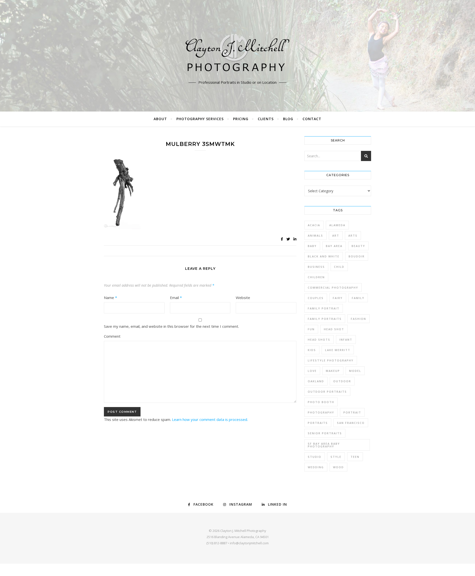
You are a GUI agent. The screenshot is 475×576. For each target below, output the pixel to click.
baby (312, 246)
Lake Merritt (337, 350)
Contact (312, 118)
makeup (333, 371)
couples (316, 298)
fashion (358, 319)
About (160, 118)
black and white (323, 256)
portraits (318, 423)
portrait (352, 412)
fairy (338, 298)
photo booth (321, 402)
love (312, 371)
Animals (315, 235)
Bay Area (334, 246)
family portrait (323, 308)
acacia (314, 225)
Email (176, 297)
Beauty (358, 246)
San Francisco (351, 423)
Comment (112, 336)
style (336, 457)
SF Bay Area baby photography (324, 445)
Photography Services (200, 118)
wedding (316, 467)
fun (311, 329)
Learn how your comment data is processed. (210, 419)
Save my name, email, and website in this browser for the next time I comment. (171, 326)
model (355, 371)
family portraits (325, 319)
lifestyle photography (331, 360)
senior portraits (325, 433)
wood (338, 467)
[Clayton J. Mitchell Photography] (237, 54)
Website (243, 297)
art (335, 235)
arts (352, 235)
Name (110, 297)
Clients (266, 118)
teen (355, 457)
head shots (319, 339)
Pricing (240, 118)
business (316, 267)
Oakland (316, 381)
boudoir (357, 256)
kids (312, 350)
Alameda (337, 225)
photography (321, 412)
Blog (288, 118)
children (316, 277)
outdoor (342, 381)
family (358, 298)
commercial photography (333, 287)
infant (345, 339)
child (339, 267)
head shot (334, 329)
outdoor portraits (327, 391)
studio (314, 457)
